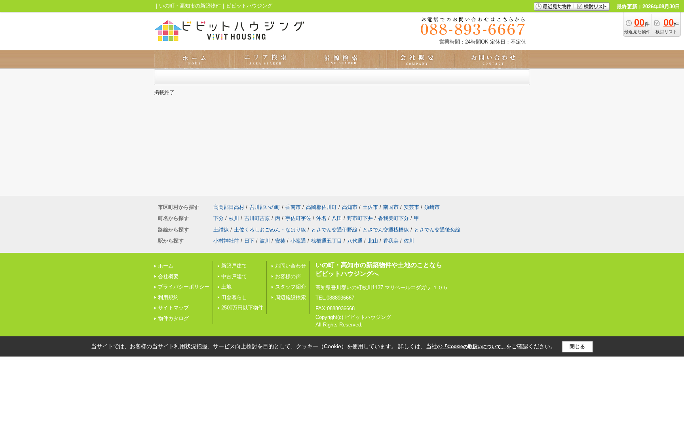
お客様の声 (288, 276)
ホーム (165, 266)
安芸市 (411, 207)
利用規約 (168, 297)
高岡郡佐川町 (321, 207)
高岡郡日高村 (228, 207)
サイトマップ (173, 308)
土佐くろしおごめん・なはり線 (270, 230)
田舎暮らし (234, 297)
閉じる (577, 346)
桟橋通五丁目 (326, 241)
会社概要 (168, 276)
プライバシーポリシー (183, 287)
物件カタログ (173, 318)
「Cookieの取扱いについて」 (474, 346)
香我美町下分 (393, 218)
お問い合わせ (290, 266)
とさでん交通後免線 (437, 230)
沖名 (321, 218)
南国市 (391, 207)
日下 (249, 241)
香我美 (391, 241)
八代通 (355, 241)
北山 (373, 241)
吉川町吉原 (257, 218)
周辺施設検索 (290, 297)
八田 (337, 218)
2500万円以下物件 (242, 308)
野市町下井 (360, 218)
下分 (218, 218)
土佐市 (370, 207)
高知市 (349, 207)
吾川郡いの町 (264, 207)
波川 (265, 241)
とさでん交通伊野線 (334, 230)
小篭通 (298, 241)
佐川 (409, 241)
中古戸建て (234, 276)
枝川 (234, 218)
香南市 (293, 207)
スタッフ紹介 (290, 287)
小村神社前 (226, 241)
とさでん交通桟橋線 (386, 230)
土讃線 (221, 230)
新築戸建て (234, 266)
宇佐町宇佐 (298, 218)
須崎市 (432, 207)
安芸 (280, 241)
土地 (226, 287)
